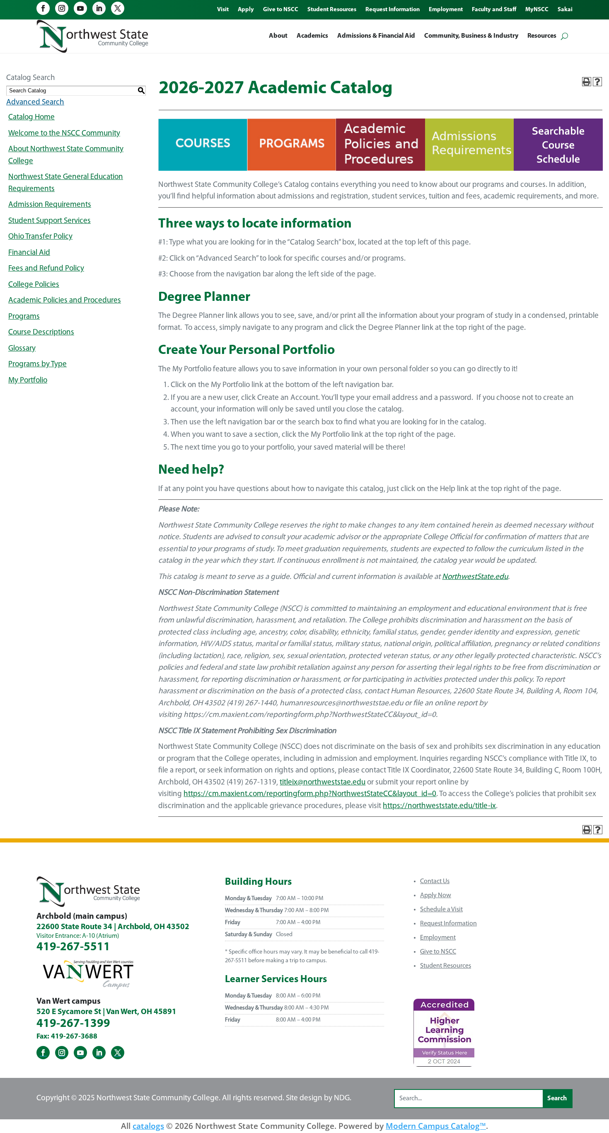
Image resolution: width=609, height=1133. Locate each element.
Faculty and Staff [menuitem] (494, 10)
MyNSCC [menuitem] (537, 10)
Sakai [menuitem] (565, 10)
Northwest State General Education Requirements (65, 183)
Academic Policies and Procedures (64, 301)
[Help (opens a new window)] (597, 81)
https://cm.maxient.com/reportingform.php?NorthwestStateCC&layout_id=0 (310, 794)
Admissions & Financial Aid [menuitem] (376, 36)
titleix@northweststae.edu (322, 783)
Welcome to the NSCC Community (64, 134)
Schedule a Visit (441, 909)
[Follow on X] (117, 8)
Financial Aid (29, 253)
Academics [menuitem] (312, 36)
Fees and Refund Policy (46, 269)
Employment (438, 937)
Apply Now (435, 895)
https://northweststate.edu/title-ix (439, 806)
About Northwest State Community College (65, 155)
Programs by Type (37, 364)
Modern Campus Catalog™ (436, 1125)
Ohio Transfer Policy (40, 237)
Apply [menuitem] (246, 10)
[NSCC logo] (92, 36)
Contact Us (435, 881)
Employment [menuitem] (446, 10)
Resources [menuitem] (541, 36)
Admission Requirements (49, 205)
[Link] (202, 169)
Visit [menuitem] (223, 10)
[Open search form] (564, 36)
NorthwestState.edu (475, 577)
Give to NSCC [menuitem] (280, 10)
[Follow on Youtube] (80, 8)
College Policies (33, 285)
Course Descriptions (41, 333)
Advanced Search (35, 103)
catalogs (148, 1125)
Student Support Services (49, 221)
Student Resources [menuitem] (331, 10)
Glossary (22, 349)
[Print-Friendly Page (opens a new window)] (586, 81)
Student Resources (445, 966)
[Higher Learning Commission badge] (443, 1063)
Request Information (448, 923)
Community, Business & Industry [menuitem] (471, 36)
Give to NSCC (438, 952)
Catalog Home (31, 117)
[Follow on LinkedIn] (99, 8)
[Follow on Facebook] (43, 8)
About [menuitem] (278, 36)
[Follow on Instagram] (61, 8)
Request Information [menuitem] (392, 10)
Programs (24, 317)
